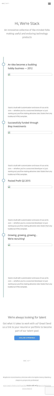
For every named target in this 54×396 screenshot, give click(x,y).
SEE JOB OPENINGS (27, 338)
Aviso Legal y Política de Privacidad (14, 386)
